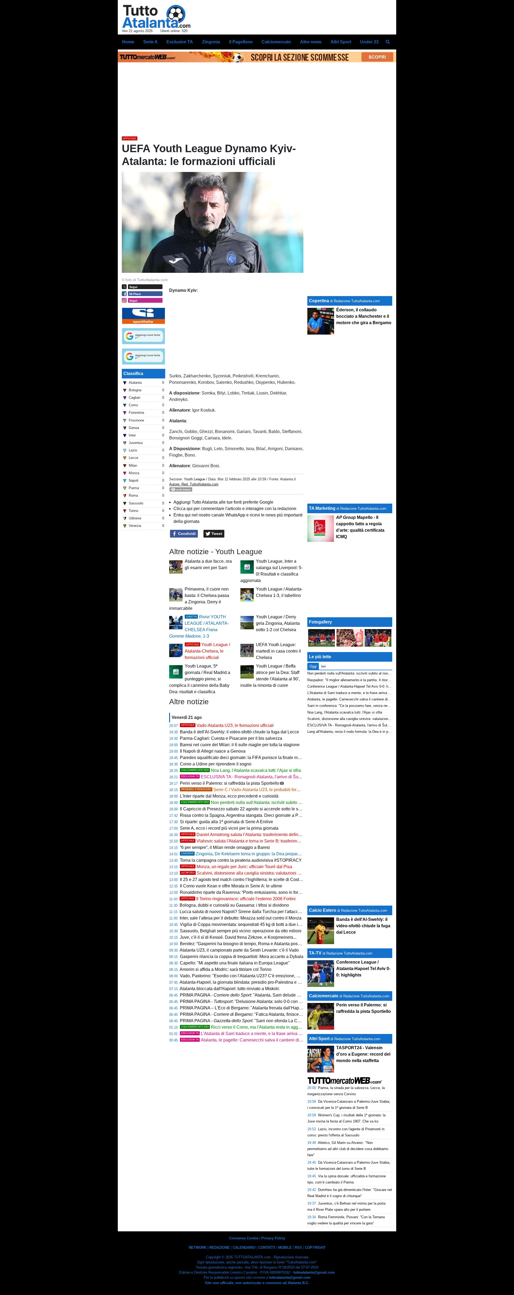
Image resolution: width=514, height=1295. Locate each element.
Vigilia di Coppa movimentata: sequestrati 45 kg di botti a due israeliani (247, 924)
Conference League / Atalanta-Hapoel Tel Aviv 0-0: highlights (354, 686)
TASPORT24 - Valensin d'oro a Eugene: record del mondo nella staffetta (363, 1054)
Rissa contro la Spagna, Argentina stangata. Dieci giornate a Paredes (245, 815)
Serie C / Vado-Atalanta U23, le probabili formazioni (246, 789)
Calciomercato (323, 996)
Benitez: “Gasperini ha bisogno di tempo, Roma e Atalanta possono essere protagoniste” (263, 943)
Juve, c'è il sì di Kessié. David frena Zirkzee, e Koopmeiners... (238, 937)
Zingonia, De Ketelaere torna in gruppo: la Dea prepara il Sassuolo (251, 854)
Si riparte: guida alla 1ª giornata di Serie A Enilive (226, 821)
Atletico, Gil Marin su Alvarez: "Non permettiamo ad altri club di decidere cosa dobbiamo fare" (347, 1149)
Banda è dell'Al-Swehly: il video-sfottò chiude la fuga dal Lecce (239, 732)
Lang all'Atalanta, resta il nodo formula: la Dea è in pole (350, 732)
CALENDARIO (244, 1248)
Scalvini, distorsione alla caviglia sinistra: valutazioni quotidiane (249, 873)
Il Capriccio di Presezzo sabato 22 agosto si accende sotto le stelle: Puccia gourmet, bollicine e (282, 809)
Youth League (194, 479)
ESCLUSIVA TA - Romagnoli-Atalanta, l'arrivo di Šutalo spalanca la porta (260, 777)
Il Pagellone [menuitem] (241, 42)
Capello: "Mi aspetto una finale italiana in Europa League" (235, 963)
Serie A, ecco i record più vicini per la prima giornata (229, 828)
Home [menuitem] (128, 42)
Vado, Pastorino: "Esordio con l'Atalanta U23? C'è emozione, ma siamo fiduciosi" (256, 976)
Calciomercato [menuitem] (276, 42)
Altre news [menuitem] (311, 42)
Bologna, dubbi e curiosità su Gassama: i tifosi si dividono (234, 905)
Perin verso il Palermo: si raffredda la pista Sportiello (229, 783)
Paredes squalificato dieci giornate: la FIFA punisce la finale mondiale (246, 757)
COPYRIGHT (315, 1248)
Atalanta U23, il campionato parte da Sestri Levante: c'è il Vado (239, 950)
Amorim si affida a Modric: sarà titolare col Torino (225, 969)
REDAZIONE (219, 1248)
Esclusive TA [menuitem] (180, 42)
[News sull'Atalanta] (156, 16)
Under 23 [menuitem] (369, 42)
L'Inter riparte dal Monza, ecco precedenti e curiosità (229, 796)
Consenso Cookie (243, 1238)
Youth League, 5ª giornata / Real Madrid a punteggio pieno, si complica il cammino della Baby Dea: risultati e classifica (199, 679)
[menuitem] (387, 42)
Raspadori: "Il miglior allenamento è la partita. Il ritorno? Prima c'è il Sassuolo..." (369, 680)
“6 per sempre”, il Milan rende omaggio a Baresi (225, 847)
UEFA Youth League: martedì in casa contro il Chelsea (278, 651)
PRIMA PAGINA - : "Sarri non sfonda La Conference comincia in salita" (266, 1020)
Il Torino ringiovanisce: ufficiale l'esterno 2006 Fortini (238, 898)
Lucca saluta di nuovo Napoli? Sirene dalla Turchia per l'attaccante (243, 911)
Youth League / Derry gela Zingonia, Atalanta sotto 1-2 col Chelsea (278, 623)
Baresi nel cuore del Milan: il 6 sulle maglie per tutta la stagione (240, 744)
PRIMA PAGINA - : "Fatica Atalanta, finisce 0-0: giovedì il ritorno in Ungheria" (271, 1014)
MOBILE (285, 1248)
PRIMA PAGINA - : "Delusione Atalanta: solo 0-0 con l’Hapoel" (248, 1001)
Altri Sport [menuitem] (341, 42)
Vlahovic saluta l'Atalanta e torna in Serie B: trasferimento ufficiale (251, 841)
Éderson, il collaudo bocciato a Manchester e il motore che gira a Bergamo (363, 316)
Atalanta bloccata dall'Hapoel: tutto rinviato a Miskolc (229, 988)
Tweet (216, 533)
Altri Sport (319, 1038)
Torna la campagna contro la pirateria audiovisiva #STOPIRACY (241, 860)
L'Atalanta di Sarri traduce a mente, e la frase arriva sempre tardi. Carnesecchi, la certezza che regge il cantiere (296, 1033)
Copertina (319, 300)
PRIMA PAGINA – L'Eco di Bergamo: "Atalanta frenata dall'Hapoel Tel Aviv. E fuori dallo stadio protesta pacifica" (286, 1008)
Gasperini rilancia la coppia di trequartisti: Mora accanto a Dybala (241, 956)
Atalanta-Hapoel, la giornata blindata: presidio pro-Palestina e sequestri (247, 982)
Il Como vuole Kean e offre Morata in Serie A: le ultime (231, 886)
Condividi (186, 533)
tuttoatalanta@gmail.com (314, 1272)
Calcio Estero (322, 910)
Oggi (313, 666)
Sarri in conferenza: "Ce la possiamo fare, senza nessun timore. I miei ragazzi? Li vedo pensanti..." (384, 706)
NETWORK (197, 1248)
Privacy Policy (273, 1238)
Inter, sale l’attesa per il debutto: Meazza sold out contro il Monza (240, 918)
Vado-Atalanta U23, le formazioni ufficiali (227, 725)
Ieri (323, 666)
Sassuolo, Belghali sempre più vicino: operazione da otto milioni (240, 931)
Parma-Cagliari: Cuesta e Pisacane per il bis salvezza (231, 738)
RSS (298, 1248)
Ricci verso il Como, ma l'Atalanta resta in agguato (243, 1027)
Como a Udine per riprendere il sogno (215, 764)
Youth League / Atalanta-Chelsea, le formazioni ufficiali (207, 651)
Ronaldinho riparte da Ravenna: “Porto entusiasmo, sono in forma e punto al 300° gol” (261, 892)
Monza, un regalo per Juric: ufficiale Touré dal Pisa (236, 866)
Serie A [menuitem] (150, 42)
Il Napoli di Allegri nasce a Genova (212, 751)
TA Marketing (322, 508)
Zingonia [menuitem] (211, 42)
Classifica (133, 373)
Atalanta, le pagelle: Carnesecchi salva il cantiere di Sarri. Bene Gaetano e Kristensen (272, 1040)
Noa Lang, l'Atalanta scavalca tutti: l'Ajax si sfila (241, 770)
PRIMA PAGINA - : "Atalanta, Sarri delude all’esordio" (249, 995)
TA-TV (316, 953)
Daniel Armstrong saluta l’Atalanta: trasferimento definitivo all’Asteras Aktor (259, 834)
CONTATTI (266, 1248)
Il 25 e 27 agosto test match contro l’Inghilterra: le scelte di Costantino (245, 879)
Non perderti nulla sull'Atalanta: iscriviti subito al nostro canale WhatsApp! (265, 802)
